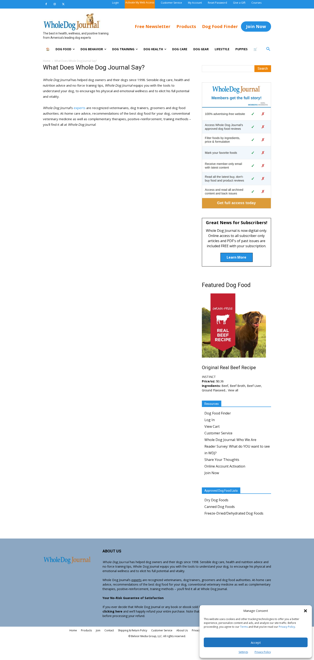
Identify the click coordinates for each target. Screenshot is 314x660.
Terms (244, 627)
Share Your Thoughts (221, 459)
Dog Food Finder (217, 413)
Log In (209, 419)
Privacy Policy (287, 627)
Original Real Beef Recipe (229, 367)
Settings (243, 652)
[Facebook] (46, 4)
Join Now (211, 473)
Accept (256, 642)
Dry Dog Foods (216, 500)
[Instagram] (54, 4)
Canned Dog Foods (219, 506)
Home (46, 61)
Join (98, 630)
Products (86, 630)
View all (233, 390)
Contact (109, 630)
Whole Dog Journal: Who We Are (230, 439)
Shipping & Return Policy (132, 630)
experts (80, 108)
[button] (305, 611)
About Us (182, 630)
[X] (63, 4)
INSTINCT (209, 377)
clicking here (112, 611)
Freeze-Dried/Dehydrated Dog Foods (233, 513)
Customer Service (218, 433)
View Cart (212, 426)
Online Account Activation (224, 466)
